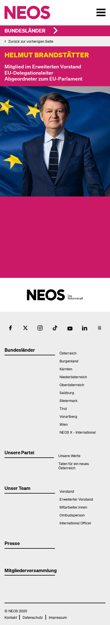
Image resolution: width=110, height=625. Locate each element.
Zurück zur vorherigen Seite (30, 41)
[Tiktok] (55, 328)
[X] (25, 328)
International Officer (75, 522)
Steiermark (69, 400)
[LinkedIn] (85, 328)
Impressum (58, 617)
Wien (64, 424)
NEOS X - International (78, 432)
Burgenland (69, 360)
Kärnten (66, 368)
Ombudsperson (72, 514)
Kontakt (11, 617)
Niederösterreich (73, 376)
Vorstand (67, 491)
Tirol (63, 408)
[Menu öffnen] (100, 12)
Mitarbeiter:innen (73, 507)
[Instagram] (40, 328)
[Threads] (100, 328)
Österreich (68, 353)
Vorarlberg (68, 416)
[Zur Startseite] (39, 12)
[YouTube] (70, 328)
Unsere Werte (69, 455)
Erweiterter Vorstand (76, 499)
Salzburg (67, 392)
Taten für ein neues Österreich (73, 465)
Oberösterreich (72, 384)
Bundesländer (25, 30)
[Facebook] (10, 328)
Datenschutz (33, 617)
